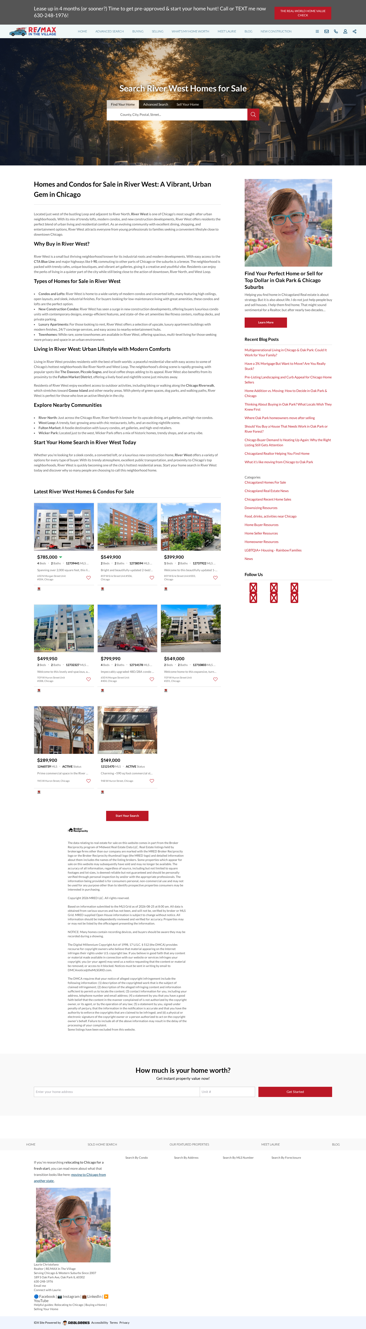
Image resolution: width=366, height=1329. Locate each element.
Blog (248, 31)
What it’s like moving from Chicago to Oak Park (279, 462)
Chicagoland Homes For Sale (265, 482)
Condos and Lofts (51, 294)
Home (82, 31)
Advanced (155, 104)
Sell (188, 104)
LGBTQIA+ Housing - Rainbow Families (273, 550)
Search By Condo (136, 1157)
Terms (114, 1322)
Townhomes (48, 334)
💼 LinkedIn (91, 1296)
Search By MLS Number (238, 1157)
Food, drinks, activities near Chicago (271, 516)
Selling (157, 31)
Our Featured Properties (189, 1144)
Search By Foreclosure (286, 1157)
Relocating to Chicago (68, 1305)
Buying (137, 31)
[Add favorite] (88, 578)
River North (48, 417)
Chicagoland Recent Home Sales (268, 499)
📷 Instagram (68, 1296)
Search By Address (186, 1157)
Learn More (265, 322)
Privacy (124, 1322)
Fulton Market (49, 428)
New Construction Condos (58, 309)
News (249, 559)
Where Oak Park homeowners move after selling (280, 418)
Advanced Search (110, 31)
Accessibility (99, 1322)
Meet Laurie (227, 31)
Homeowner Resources (262, 542)
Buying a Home (95, 1305)
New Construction (276, 31)
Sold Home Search (102, 1144)
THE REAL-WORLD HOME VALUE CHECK (303, 13)
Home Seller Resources (261, 533)
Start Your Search (127, 815)
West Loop (47, 423)
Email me (40, 1285)
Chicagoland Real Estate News (267, 491)
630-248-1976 (43, 1281)
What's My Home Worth (190, 31)
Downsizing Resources (261, 508)
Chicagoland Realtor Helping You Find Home (277, 453)
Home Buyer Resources (262, 525)
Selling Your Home (46, 1309)
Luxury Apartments (53, 324)
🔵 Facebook (44, 1296)
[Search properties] (253, 114)
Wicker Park (48, 433)
